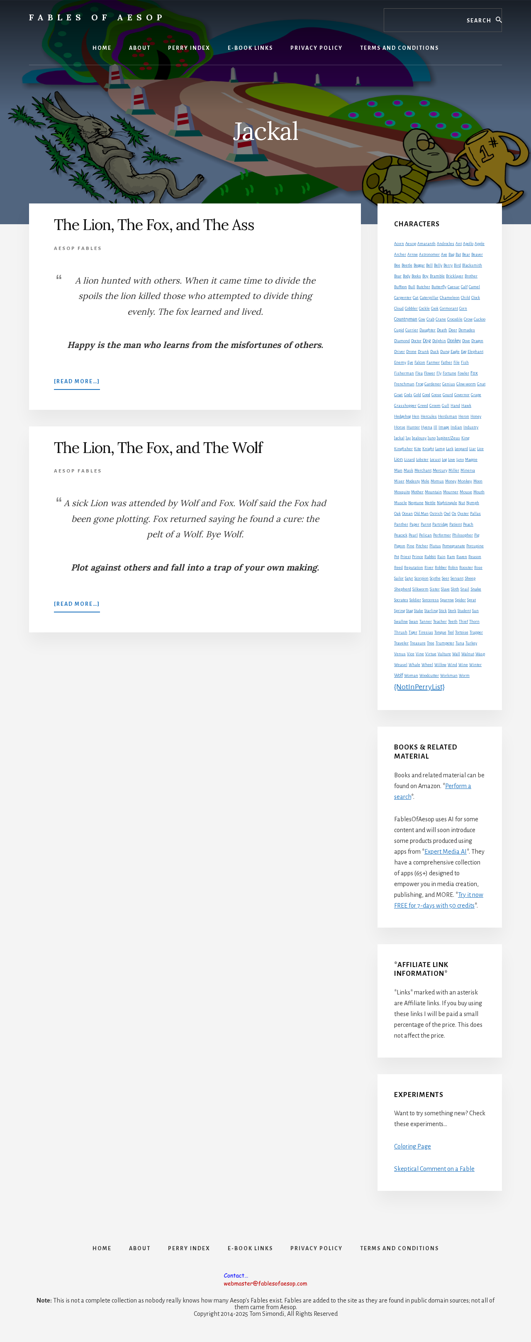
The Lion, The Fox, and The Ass (154, 224)
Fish (465, 362)
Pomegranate (453, 546)
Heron (463, 416)
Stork (452, 611)
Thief (463, 622)
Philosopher (462, 535)
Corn (463, 308)
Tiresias (426, 632)
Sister (435, 589)
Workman (449, 675)
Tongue (440, 632)
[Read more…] (77, 384)
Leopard (461, 449)
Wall (456, 654)
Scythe (435, 578)
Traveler (401, 643)
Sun (475, 611)
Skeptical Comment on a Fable (434, 1169)
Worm (464, 675)
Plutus (435, 546)
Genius (448, 384)
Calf (464, 287)
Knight (428, 449)
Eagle (455, 351)
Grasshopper (405, 406)
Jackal (399, 438)
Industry (470, 427)
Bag (451, 254)
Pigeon (399, 546)
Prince (417, 557)
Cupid (399, 330)
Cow (422, 319)
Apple (480, 244)
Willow (440, 665)
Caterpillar (429, 298)
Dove (466, 341)
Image (443, 427)
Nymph (472, 503)
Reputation (413, 568)
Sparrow (447, 600)
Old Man (421, 514)
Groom (435, 406)
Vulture (444, 654)
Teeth (453, 622)
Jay (408, 438)
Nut (461, 503)
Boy (425, 276)
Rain (441, 557)
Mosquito (402, 492)
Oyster (463, 514)
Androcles (445, 244)
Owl (447, 514)
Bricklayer (454, 276)
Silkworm (420, 589)
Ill (435, 427)
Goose (436, 395)
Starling (431, 611)
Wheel (427, 665)
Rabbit (430, 556)
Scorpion (421, 578)
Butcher (423, 287)
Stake (418, 611)
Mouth (479, 492)
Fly (438, 373)
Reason (474, 557)
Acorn (399, 244)
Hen (415, 416)
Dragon (477, 341)
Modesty (413, 481)
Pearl (413, 535)
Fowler (463, 373)
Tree (430, 643)
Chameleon (450, 298)
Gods (408, 395)
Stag (409, 611)
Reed (398, 568)
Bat (458, 254)
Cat (416, 297)
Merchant (422, 470)
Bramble (437, 276)
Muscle (400, 503)
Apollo (468, 244)
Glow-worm (466, 384)
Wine (463, 665)
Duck (434, 352)
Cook (434, 308)
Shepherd (402, 589)
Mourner (450, 492)
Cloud (399, 308)
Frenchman (404, 384)
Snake (475, 589)
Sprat (471, 600)
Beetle (407, 265)
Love (451, 460)
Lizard (409, 460)
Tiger (413, 632)
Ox (454, 514)
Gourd (448, 395)
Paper (414, 524)
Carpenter (403, 298)
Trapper (476, 632)
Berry (448, 265)
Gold (417, 395)
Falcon (419, 362)
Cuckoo (479, 319)
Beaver (477, 254)
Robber (441, 568)
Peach (468, 524)
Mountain (433, 492)
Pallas (475, 514)
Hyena (426, 427)
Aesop (410, 244)
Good (426, 395)
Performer (442, 535)
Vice (410, 654)
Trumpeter (445, 643)
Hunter (413, 427)
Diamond (402, 341)
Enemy (400, 362)
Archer (400, 254)
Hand (455, 406)
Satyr (409, 578)
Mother (417, 492)
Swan (413, 622)
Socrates (401, 600)
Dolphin (439, 341)
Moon (477, 481)
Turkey (471, 643)
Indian (456, 427)
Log (444, 460)
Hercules (429, 416)
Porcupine (475, 546)
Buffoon (400, 287)
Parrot (426, 524)
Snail (464, 589)
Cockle (424, 308)
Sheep (470, 578)
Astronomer (429, 254)
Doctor (416, 341)
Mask (408, 470)
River (429, 568)
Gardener (432, 384)
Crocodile (455, 319)
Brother (471, 276)
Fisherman (404, 373)
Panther (401, 524)
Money (450, 481)
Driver (399, 352)
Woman (411, 675)
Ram (451, 557)
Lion (398, 459)
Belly (438, 265)
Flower (429, 373)
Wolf (398, 675)
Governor (462, 395)
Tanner (425, 622)
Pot (396, 557)
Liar (472, 449)
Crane (441, 319)
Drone (411, 352)
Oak (397, 514)
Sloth (455, 589)
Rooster (466, 568)
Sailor (399, 578)
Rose (478, 568)
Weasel (400, 665)
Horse (399, 427)
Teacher (440, 622)
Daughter (427, 330)
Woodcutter (429, 675)
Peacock (400, 535)
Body (406, 276)
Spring (399, 611)
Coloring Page (412, 1146)
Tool (451, 632)
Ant (458, 244)
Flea (419, 373)
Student (464, 611)
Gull (445, 406)
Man (398, 470)
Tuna (459, 643)
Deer (452, 330)
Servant (457, 578)
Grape (476, 395)
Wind (452, 665)
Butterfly (438, 287)
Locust (435, 460)
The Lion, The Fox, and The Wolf (158, 447)
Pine (410, 546)
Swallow (401, 622)
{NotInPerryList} (419, 687)
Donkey (454, 340)
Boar (398, 276)
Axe (444, 254)
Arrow (412, 254)
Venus (400, 654)
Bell (429, 265)
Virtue (430, 654)
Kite (417, 449)
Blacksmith (472, 265)
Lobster (422, 460)
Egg (463, 352)
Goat (398, 394)
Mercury (440, 470)
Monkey (465, 481)
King (465, 438)
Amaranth (426, 244)
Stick (443, 611)
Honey (475, 416)
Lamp (440, 449)
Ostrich (436, 514)
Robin (453, 568)
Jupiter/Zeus (448, 438)
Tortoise (461, 632)
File (456, 362)
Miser (399, 481)
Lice (480, 449)
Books (416, 276)
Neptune (416, 503)
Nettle (430, 503)
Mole (425, 481)
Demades (466, 330)
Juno (432, 438)
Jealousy (419, 438)
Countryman (405, 318)
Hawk (466, 406)
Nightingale (447, 503)
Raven (461, 557)
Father (446, 362)
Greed (423, 406)
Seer (445, 578)
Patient (455, 524)
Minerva (467, 470)
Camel (474, 287)
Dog (427, 340)
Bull (411, 287)
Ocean (407, 514)
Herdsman (447, 416)
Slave (445, 589)
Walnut (467, 654)
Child (465, 298)
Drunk (423, 352)
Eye (410, 362)
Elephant (475, 352)
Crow (468, 319)
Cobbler (411, 308)
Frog (419, 384)
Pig (476, 535)
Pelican (425, 535)
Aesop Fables (78, 248)
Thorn (474, 622)
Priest (405, 557)
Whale (414, 665)
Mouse (466, 492)
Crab (430, 319)
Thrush (400, 632)
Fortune (449, 373)
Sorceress (430, 600)
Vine (420, 654)
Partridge (440, 524)
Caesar (454, 287)
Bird (457, 265)
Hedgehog (402, 416)
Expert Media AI (445, 851)
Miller (453, 470)
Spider (460, 600)
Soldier (415, 600)
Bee (397, 265)
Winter (475, 665)
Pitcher (422, 546)
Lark (449, 449)
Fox (474, 373)
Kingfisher (403, 449)
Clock (475, 298)
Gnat (481, 384)
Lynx (460, 460)
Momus (437, 481)
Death (442, 330)
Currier (411, 330)
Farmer (433, 362)
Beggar (419, 265)
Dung (444, 352)
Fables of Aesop (97, 17)
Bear (466, 254)
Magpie (471, 460)
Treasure (418, 643)
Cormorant (449, 308)
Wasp (480, 654)
